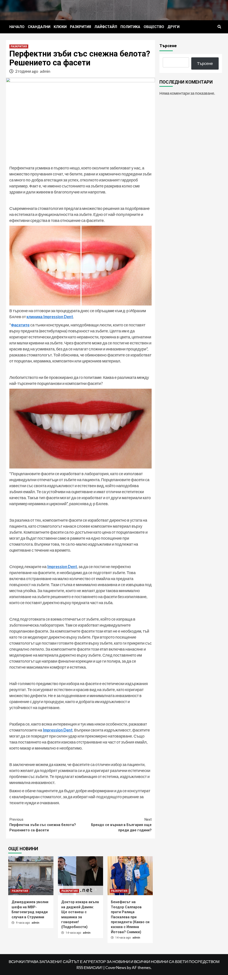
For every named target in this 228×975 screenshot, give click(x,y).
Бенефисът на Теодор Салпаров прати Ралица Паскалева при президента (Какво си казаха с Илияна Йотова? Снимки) (130, 917)
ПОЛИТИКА (130, 27)
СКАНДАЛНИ (39, 27)
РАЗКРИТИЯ (80, 27)
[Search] (219, 27)
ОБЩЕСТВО (154, 27)
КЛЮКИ (60, 27)
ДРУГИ (173, 27)
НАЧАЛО (16, 27)
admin (45, 71)
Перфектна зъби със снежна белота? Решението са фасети (42, 824)
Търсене (168, 45)
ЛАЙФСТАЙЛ (105, 27)
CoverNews (115, 967)
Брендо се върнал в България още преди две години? (121, 824)
